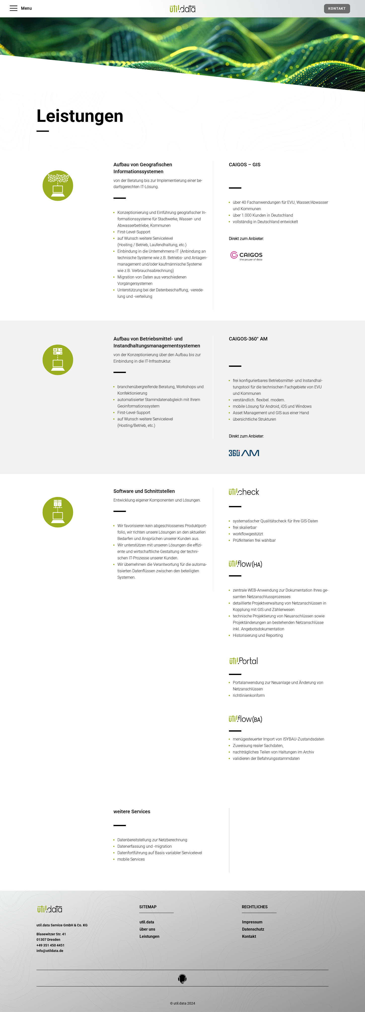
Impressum (252, 922)
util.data (147, 922)
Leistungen (149, 936)
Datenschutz (253, 929)
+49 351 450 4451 (50, 945)
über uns (147, 929)
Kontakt (337, 8)
